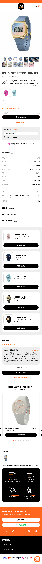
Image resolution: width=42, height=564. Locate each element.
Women (17, 465)
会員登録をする (21, 520)
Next (40, 34)
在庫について (8, 208)
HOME (4, 465)
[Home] (21, 6)
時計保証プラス (8, 129)
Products (10, 465)
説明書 (9, 221)
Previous (2, 34)
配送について (9, 214)
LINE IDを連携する (21, 525)
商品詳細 (8, 153)
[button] (14, 440)
